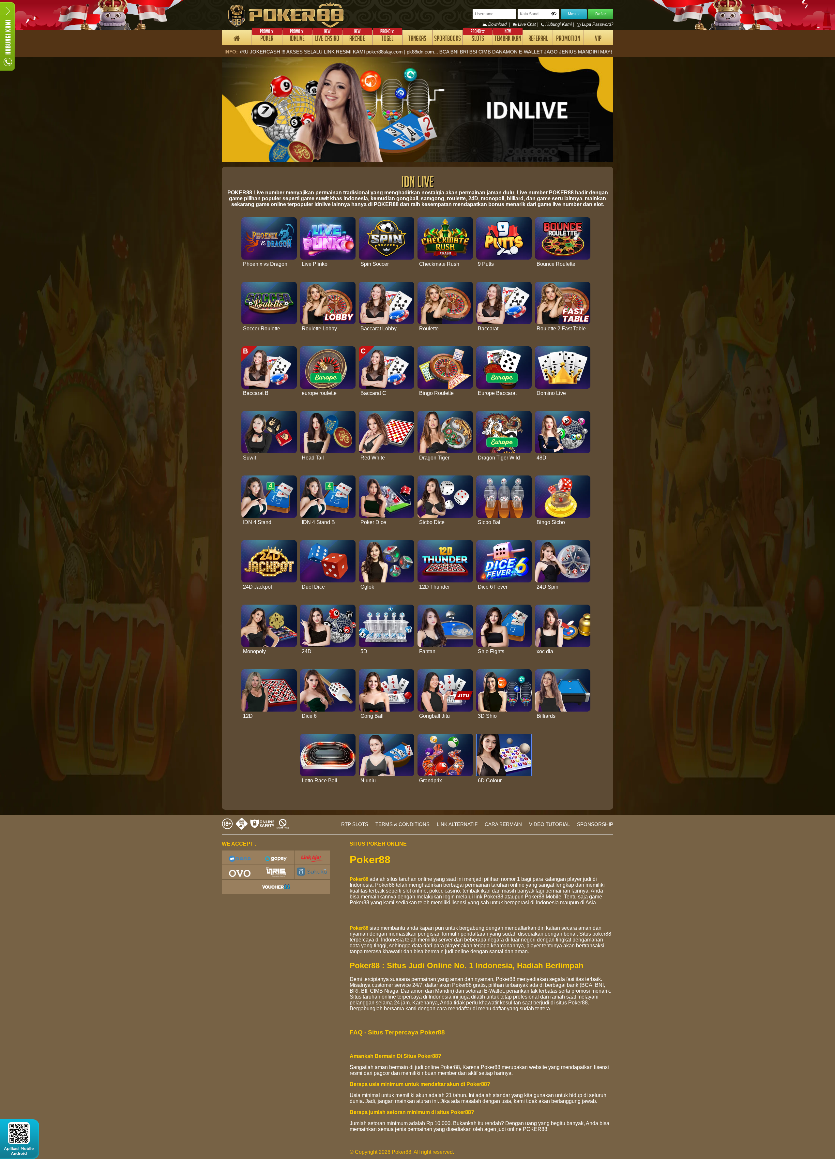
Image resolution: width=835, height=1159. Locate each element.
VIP (598, 39)
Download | (500, 24)
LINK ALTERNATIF (457, 824)
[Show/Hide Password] (553, 13)
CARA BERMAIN (503, 824)
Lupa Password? (597, 24)
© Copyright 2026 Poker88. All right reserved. (402, 1152)
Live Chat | (528, 24)
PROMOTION (568, 39)
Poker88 (359, 879)
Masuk (574, 14)
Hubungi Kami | (559, 24)
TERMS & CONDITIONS (402, 824)
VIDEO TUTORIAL (549, 824)
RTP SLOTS (354, 824)
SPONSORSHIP (595, 824)
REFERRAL (538, 39)
